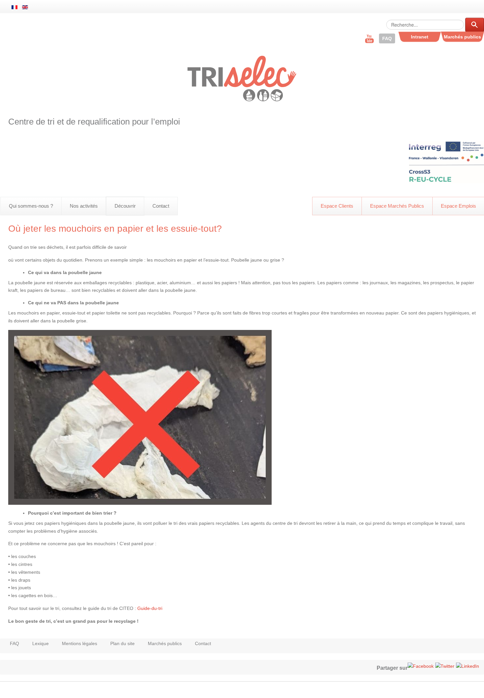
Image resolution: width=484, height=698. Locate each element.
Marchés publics (165, 643)
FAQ (14, 643)
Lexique (40, 643)
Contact (160, 206)
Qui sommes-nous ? (31, 206)
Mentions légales (79, 643)
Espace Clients (337, 206)
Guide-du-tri (149, 608)
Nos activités (84, 206)
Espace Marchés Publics (397, 206)
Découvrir (125, 206)
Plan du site (122, 643)
